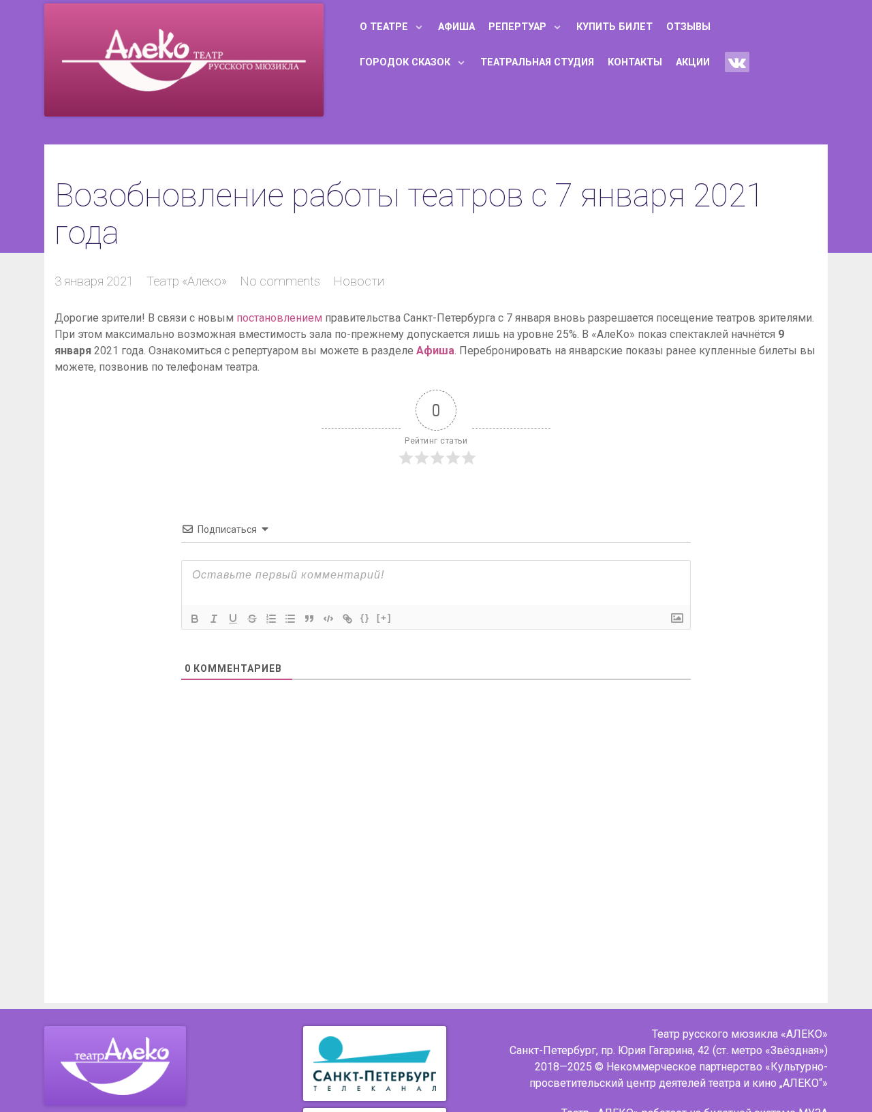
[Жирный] (194, 619)
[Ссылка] (347, 619)
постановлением (279, 317)
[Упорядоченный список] (271, 619)
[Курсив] (213, 619)
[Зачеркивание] (252, 619)
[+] (384, 618)
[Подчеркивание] (233, 619)
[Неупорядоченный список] (290, 619)
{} (365, 618)
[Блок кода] (328, 619)
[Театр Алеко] (115, 1066)
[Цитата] (309, 619)
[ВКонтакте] (737, 62)
